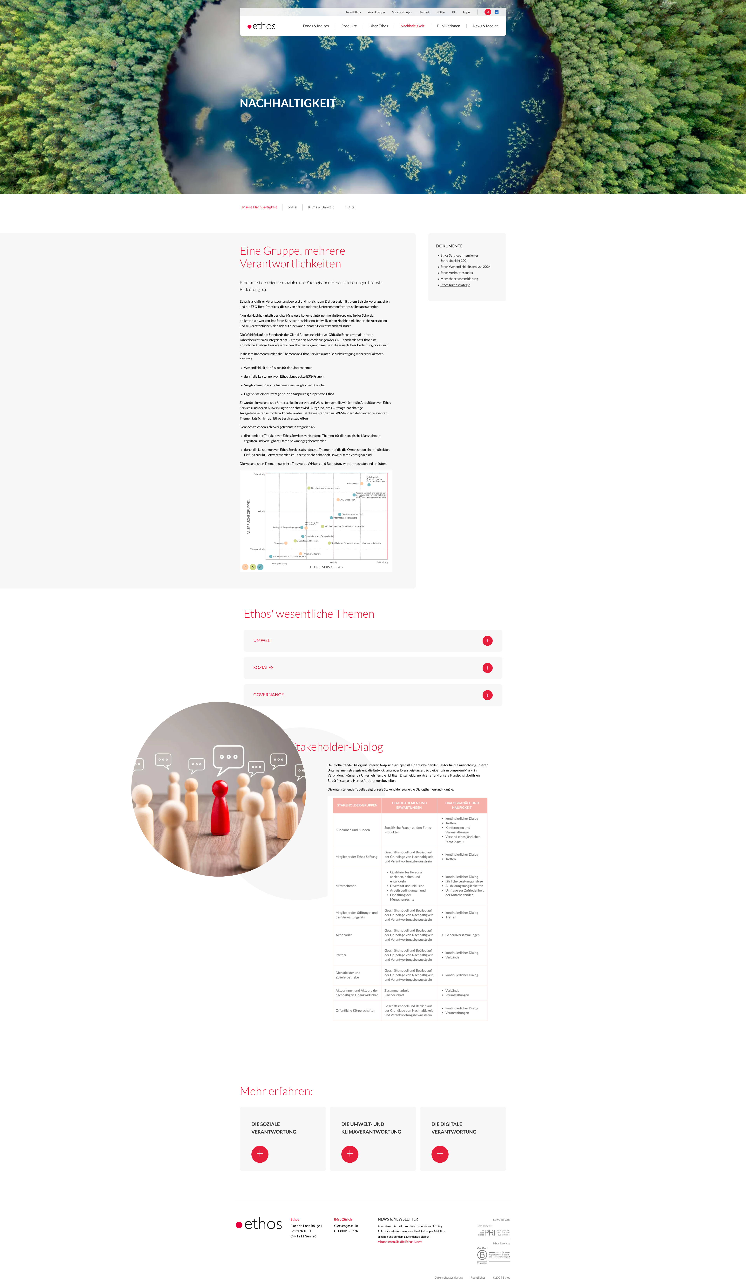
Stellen (441, 12)
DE (454, 12)
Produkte (349, 26)
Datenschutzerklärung (448, 1277)
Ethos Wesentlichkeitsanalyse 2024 (465, 266)
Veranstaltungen (402, 12)
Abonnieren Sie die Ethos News (400, 1241)
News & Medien (485, 26)
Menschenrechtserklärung (459, 278)
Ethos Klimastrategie (455, 285)
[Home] (261, 28)
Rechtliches (478, 1277)
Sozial (292, 207)
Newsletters (353, 12)
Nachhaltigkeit (412, 26)
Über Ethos (379, 26)
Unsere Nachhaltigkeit (259, 207)
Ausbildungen (376, 12)
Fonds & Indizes (316, 26)
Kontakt (424, 12)
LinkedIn (496, 12)
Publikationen (448, 26)
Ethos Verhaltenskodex (456, 272)
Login (466, 12)
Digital (350, 207)
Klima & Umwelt (321, 207)
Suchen (488, 12)
